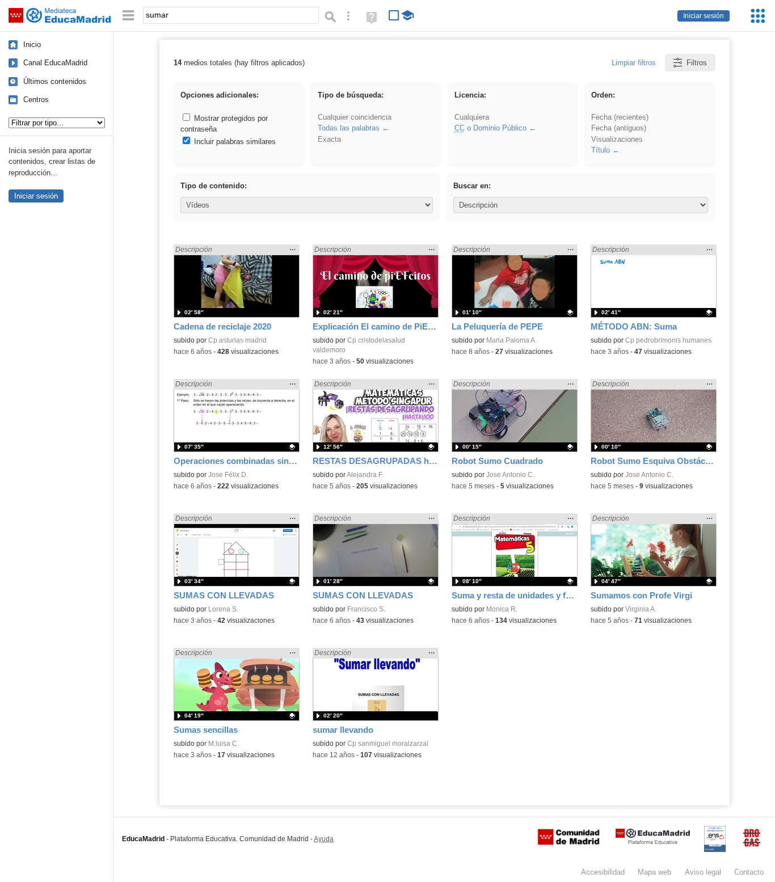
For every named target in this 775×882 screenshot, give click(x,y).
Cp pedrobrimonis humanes (668, 340)
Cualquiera (471, 117)
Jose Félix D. (228, 474)
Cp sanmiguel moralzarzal (387, 743)
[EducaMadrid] (653, 842)
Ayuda (324, 839)
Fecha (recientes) (619, 117)
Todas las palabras (349, 128)
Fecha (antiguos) (618, 128)
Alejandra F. (365, 474)
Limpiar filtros (634, 62)
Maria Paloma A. (511, 340)
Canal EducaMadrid (55, 62)
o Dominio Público (490, 128)
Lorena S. (223, 609)
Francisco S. (366, 609)
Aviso (703, 872)
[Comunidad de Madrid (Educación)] (568, 842)
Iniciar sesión (703, 15)
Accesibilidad (603, 872)
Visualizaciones (617, 139)
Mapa (654, 872)
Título (600, 150)
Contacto (749, 872)
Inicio (32, 44)
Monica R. (501, 609)
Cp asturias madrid (237, 340)
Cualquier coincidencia (354, 117)
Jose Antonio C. (510, 474)
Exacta (329, 139)
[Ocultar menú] (128, 15)
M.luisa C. (223, 743)
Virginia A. (640, 609)
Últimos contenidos (54, 81)
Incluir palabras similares (234, 141)
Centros (36, 99)
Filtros (696, 62)
